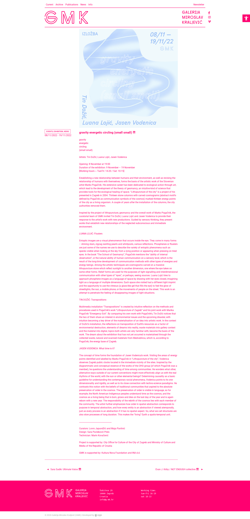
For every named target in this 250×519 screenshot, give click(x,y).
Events (49, 131)
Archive (59, 4)
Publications (71, 4)
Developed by (88, 515)
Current (49, 4)
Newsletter (198, 4)
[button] (246, 18)
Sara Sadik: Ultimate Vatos (64, 469)
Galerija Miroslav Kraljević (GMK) (66, 515)
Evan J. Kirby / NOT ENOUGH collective (176, 469)
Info (90, 4)
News (83, 4)
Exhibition (58, 131)
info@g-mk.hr (107, 499)
